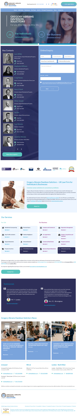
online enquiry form (42, 262)
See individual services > (22, 37)
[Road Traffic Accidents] (3, 235)
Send (47, 88)
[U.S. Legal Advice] (41, 235)
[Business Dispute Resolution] (41, 249)
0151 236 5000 (58, 262)
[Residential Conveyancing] (3, 228)
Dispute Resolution (9, 241)
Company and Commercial (49, 227)
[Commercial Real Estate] (41, 242)
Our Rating (6, 409)
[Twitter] (46, 4)
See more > (7, 230)
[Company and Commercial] (41, 228)
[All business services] (59, 249)
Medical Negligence (27, 234)
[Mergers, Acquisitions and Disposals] (59, 235)
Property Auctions (9, 248)
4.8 (6, 410)
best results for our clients (53, 197)
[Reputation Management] (59, 228)
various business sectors (57, 201)
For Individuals (23, 33)
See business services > (54, 37)
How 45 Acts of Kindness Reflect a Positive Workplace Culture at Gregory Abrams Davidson (13, 346)
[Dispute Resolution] (3, 242)
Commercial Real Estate (48, 241)
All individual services (28, 248)
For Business (54, 34)
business (40, 201)
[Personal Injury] (21, 228)
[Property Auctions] (3, 249)
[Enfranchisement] (21, 242)
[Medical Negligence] (21, 235)
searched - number (44, 75)
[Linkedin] (48, 4)
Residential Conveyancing (11, 227)
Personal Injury (26, 227)
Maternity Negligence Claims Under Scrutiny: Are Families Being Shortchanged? (63, 345)
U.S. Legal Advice (47, 234)
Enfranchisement (27, 241)
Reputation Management (67, 227)
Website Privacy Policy (62, 82)
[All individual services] (21, 249)
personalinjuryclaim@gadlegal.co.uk (38, 266)
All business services (65, 248)
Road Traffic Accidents (10, 234)
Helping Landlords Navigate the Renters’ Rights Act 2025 (38, 344)
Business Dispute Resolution (49, 248)
